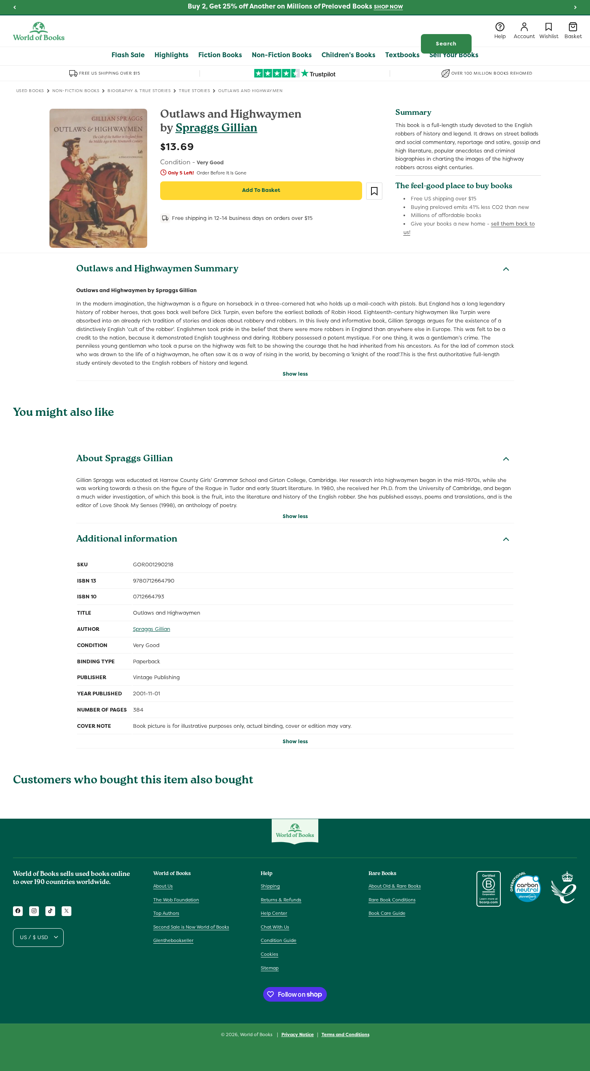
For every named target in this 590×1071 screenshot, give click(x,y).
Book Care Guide (387, 913)
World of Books (257, 1034)
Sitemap (270, 967)
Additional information (126, 540)
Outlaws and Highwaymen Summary (157, 270)
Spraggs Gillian (216, 129)
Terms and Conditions (345, 1034)
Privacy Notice (297, 1034)
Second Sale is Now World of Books (191, 926)
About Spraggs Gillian (124, 460)
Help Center (274, 913)
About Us (163, 885)
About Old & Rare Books (395, 885)
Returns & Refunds (281, 899)
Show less (295, 374)
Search (446, 44)
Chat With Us (275, 926)
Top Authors (166, 913)
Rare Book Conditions (392, 899)
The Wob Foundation (176, 899)
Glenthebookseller (173, 940)
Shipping (270, 885)
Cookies (269, 953)
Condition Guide (278, 940)
